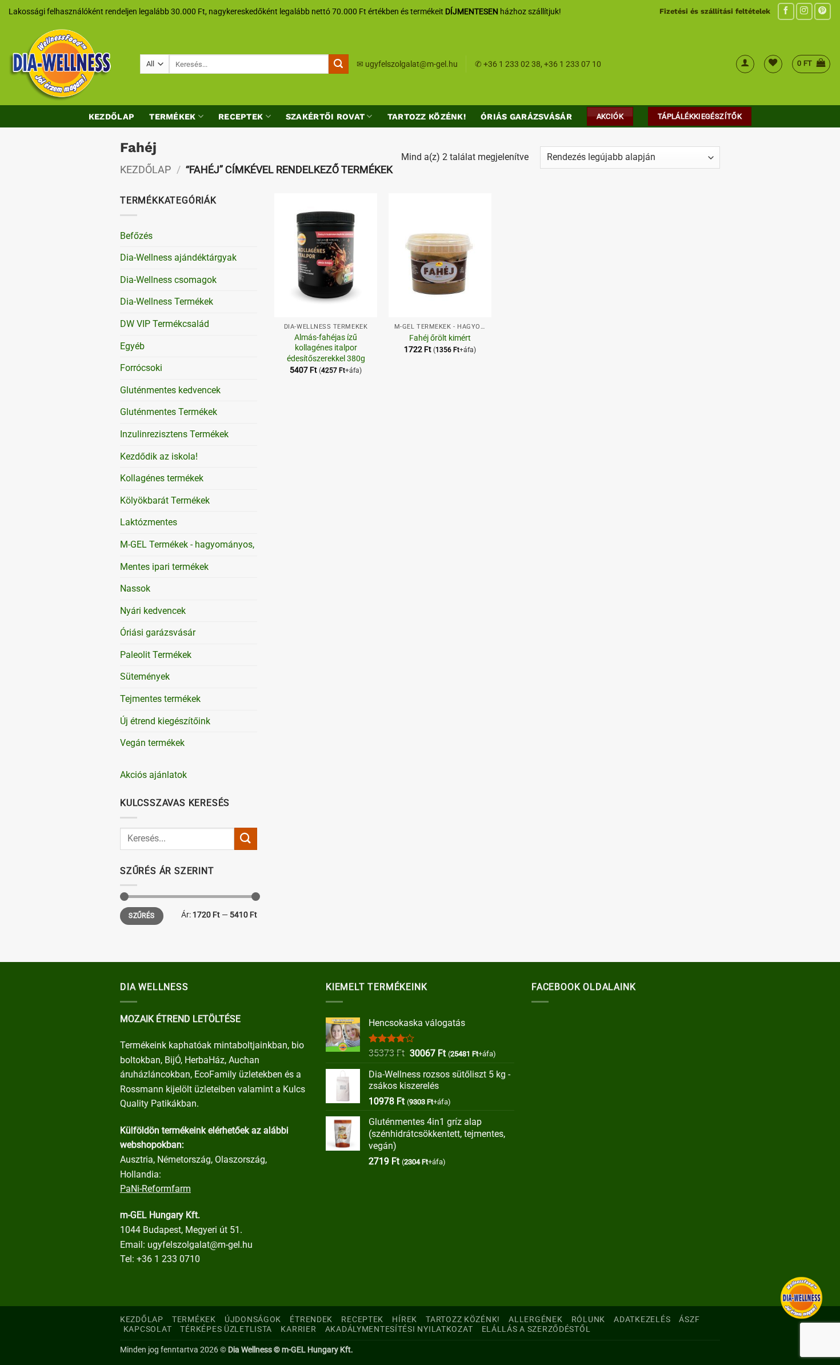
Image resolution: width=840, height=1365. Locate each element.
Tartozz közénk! (426, 116)
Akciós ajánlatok (153, 774)
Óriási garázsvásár (157, 632)
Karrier (298, 1329)
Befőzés (136, 235)
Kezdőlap (111, 116)
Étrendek (311, 1319)
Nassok (135, 588)
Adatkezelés (642, 1319)
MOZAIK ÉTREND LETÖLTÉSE (180, 1018)
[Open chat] (801, 1297)
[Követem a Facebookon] (786, 11)
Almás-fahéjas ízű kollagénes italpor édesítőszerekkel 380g (326, 348)
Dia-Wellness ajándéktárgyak (178, 257)
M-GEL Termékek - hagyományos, (187, 544)
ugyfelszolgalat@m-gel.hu (411, 64)
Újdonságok (253, 1319)
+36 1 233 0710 (168, 1259)
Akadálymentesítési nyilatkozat (399, 1329)
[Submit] (338, 64)
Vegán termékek (152, 742)
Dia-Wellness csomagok (168, 279)
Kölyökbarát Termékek (165, 500)
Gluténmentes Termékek (168, 411)
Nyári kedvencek (153, 610)
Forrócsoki (141, 367)
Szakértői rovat (325, 116)
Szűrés (141, 916)
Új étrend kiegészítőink (165, 721)
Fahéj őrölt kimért (440, 338)
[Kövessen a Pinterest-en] (822, 11)
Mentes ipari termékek (164, 566)
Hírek (404, 1319)
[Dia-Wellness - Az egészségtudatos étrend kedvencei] (66, 64)
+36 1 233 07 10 (572, 64)
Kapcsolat (147, 1329)
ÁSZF (689, 1319)
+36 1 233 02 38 (512, 64)
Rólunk (588, 1319)
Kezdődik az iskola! (159, 456)
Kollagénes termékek (161, 478)
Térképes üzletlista (226, 1329)
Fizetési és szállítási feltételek (714, 11)
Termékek (172, 116)
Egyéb (132, 346)
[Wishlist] (773, 64)
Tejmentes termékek (160, 698)
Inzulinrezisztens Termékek (174, 434)
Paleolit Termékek (155, 654)
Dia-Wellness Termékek (166, 301)
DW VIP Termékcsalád (164, 323)
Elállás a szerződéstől (536, 1329)
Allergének (535, 1319)
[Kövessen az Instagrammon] (804, 11)
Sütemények (145, 676)
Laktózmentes (148, 522)
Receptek (240, 116)
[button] (745, 64)
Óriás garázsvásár (526, 116)
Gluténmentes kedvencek (170, 390)
